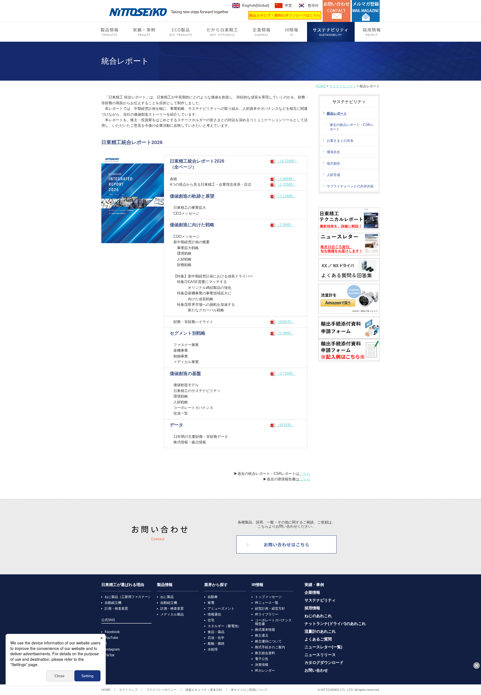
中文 (288, 5)
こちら (304, 473)
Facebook (112, 632)
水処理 (213, 649)
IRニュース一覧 (266, 603)
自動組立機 (113, 603)
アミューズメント (221, 608)
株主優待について (268, 641)
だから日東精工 (222, 32)
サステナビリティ (342, 86)
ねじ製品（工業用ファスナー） (128, 597)
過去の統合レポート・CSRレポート (352, 127)
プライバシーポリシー (161, 689)
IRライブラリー (266, 614)
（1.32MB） (286, 184)
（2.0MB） (285, 225)
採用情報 (371, 32)
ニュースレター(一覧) (323, 647)
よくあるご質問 (318, 639)
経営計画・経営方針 (270, 608)
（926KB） (285, 322)
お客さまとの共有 (340, 141)
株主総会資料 (265, 653)
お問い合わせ (316, 670)
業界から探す (216, 585)
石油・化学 (216, 638)
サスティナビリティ (331, 32)
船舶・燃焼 (216, 644)
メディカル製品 (172, 614)
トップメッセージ (268, 597)
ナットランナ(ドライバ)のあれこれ (335, 624)
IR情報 (292, 32)
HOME (321, 86)
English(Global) (255, 5)
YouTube (111, 638)
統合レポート (337, 113)
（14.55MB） (287, 161)
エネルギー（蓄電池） (224, 626)
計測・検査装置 (116, 608)
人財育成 (333, 175)
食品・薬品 (216, 632)
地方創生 (333, 163)
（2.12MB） (286, 196)
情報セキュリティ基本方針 (203, 689)
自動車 (213, 597)
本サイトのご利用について (249, 689)
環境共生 (333, 152)
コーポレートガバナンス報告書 (273, 622)
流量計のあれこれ (320, 631)
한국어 (313, 5)
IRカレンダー (265, 670)
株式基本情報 (265, 630)
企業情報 (261, 32)
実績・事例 (144, 32)
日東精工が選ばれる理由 (122, 585)
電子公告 (261, 659)
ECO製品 (181, 32)
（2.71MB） (286, 373)
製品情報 (109, 32)
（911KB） (285, 425)
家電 (211, 603)
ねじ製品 (167, 597)
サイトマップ (128, 689)
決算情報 (261, 665)
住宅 (211, 620)
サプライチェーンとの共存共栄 (350, 186)
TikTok (109, 655)
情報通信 (214, 614)
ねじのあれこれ (318, 616)
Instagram (112, 649)
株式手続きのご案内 (270, 647)
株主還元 (261, 635)
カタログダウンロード (324, 663)
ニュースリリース (320, 655)
